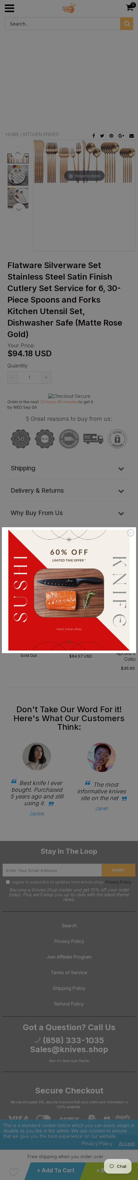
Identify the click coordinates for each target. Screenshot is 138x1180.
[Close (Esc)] (130, 533)
